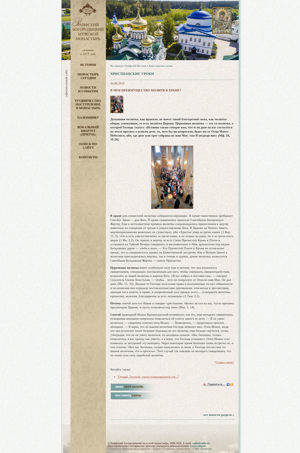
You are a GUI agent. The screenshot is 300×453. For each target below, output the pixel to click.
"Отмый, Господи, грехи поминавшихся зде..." (148, 376)
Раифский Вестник (136, 65)
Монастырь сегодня (88, 76)
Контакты (88, 157)
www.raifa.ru (198, 445)
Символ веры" (225, 362)
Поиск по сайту (88, 145)
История (88, 65)
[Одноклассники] (232, 384)
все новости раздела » (218, 415)
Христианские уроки (160, 65)
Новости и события (88, 89)
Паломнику (88, 117)
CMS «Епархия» (202, 448)
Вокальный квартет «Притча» (88, 130)
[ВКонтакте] (228, 384)
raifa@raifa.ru (201, 443)
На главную (116, 65)
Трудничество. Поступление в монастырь (88, 104)
